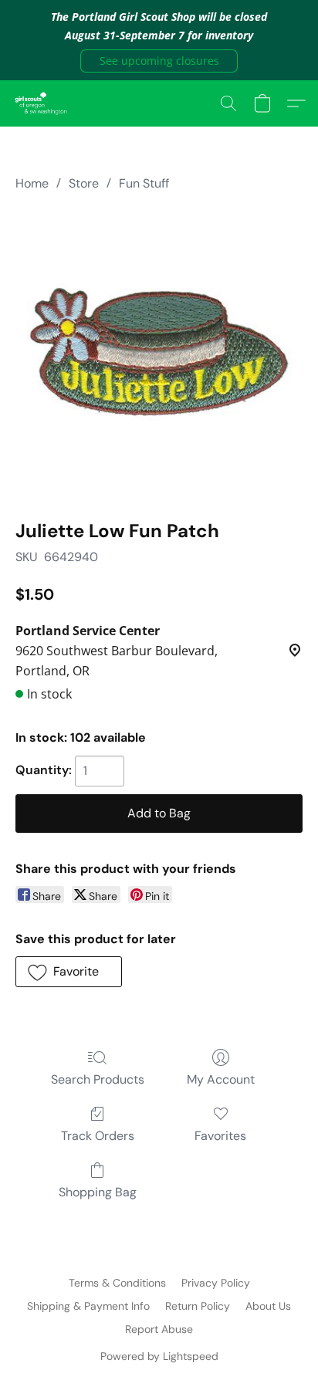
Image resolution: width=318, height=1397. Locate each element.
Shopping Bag (98, 1192)
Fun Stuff (144, 183)
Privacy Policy (215, 1283)
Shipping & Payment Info (88, 1306)
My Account (221, 1079)
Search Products (97, 1079)
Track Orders (97, 1136)
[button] (159, 61)
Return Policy (197, 1306)
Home (32, 183)
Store (84, 183)
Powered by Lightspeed (159, 1356)
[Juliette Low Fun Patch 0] (159, 352)
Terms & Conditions (117, 1283)
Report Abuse (159, 1329)
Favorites (220, 1136)
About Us (268, 1306)
